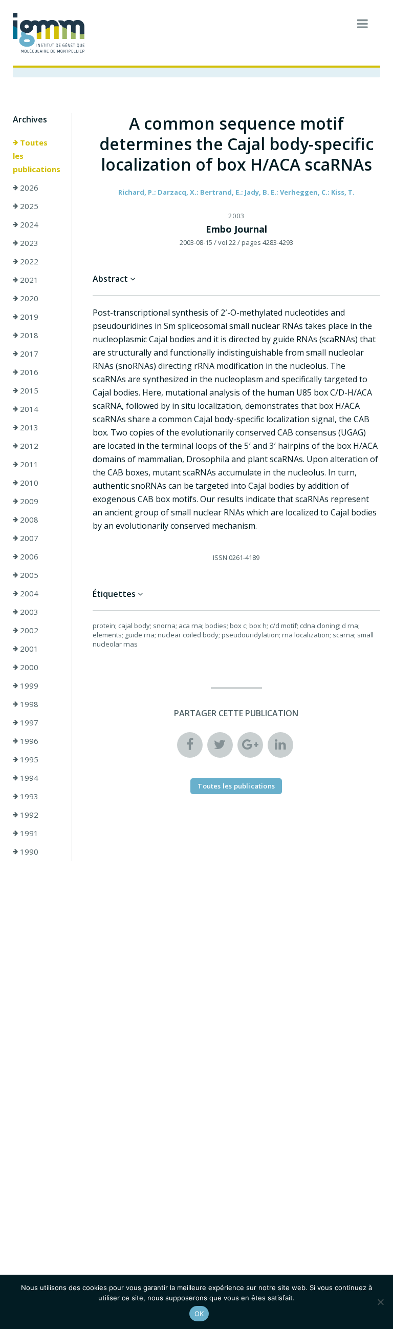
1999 (28, 685)
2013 (28, 427)
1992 (28, 814)
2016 (28, 372)
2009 (28, 501)
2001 (28, 648)
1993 (28, 796)
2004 (28, 593)
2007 (28, 538)
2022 (28, 261)
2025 (28, 206)
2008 (28, 519)
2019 (28, 317)
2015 (28, 390)
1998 (28, 704)
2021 (28, 280)
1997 (28, 722)
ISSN (220, 557)
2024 (28, 224)
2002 (28, 630)
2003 (28, 612)
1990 (28, 851)
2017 (28, 353)
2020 (28, 298)
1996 (28, 741)
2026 (28, 187)
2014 (28, 409)
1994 (28, 778)
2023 (28, 243)
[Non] (380, 1302)
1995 (28, 759)
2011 (28, 464)
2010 (28, 482)
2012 (28, 446)
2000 (28, 667)
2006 (28, 556)
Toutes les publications (36, 155)
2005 (28, 575)
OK (199, 1314)
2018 (28, 335)
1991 (28, 833)
